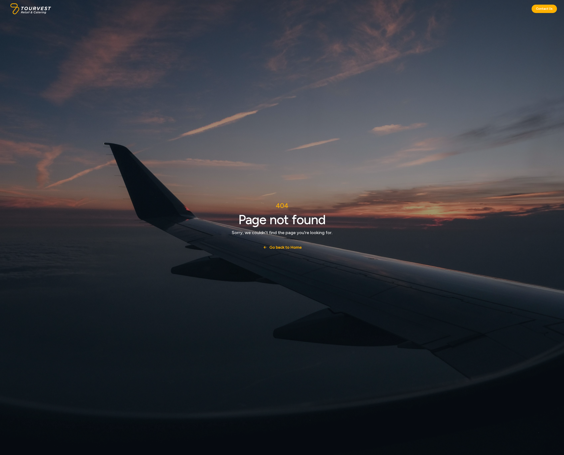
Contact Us (544, 9)
